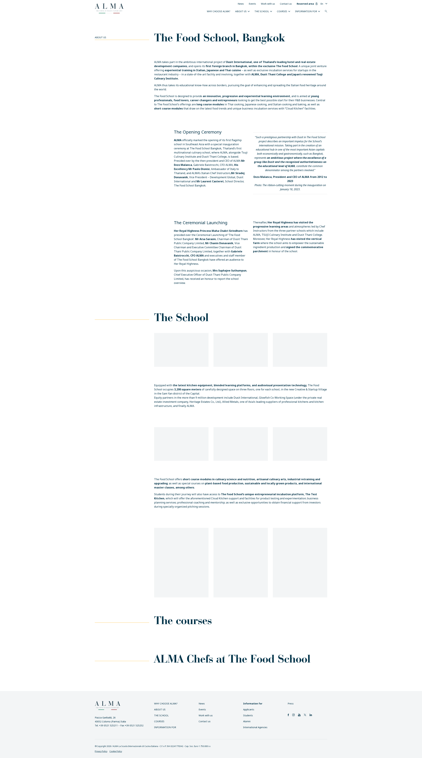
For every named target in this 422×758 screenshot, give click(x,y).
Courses (282, 11)
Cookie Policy (115, 751)
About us (241, 11)
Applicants (248, 709)
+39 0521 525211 (108, 725)
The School (262, 11)
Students (248, 715)
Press (291, 703)
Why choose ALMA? (218, 11)
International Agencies (255, 727)
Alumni (246, 721)
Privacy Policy (101, 751)
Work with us (268, 3)
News (241, 3)
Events (252, 3)
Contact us (286, 3)
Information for (306, 11)
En (321, 3)
